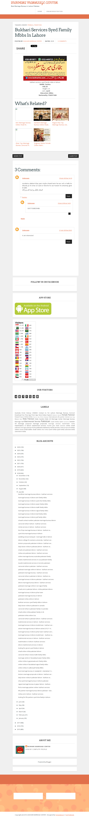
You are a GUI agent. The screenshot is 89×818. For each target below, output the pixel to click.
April (20, 708)
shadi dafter (28, 429)
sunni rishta (52, 429)
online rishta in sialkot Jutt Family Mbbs (31, 668)
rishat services (55, 427)
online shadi (70, 426)
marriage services (54, 423)
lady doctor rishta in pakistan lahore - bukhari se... (34, 677)
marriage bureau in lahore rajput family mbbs (33, 511)
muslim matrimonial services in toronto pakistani (34, 563)
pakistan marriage (20, 427)
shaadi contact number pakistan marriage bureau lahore (37, 520)
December (22, 476)
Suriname (66, 421)
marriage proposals (40, 424)
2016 (18, 726)
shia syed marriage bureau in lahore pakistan (33, 681)
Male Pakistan (28, 419)
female (30, 25)
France (22, 417)
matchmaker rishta (68, 423)
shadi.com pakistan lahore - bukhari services (33, 550)
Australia (18, 413)
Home (40, 11)
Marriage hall (19, 422)
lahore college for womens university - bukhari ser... (35, 540)
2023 (18, 457)
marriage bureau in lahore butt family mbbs (32, 514)
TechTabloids (69, 815)
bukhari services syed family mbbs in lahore (32, 602)
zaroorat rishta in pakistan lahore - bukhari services (35, 619)
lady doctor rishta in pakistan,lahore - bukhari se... (34, 547)
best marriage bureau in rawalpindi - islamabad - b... (35, 671)
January (21, 718)
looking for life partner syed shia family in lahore (34, 697)
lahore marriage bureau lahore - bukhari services (34, 583)
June (20, 702)
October (21, 482)
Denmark (72, 413)
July (20, 492)
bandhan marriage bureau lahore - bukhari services (35, 494)
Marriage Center (57, 419)
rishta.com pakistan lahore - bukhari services (33, 553)
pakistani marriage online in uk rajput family (32, 586)
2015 (18, 729)
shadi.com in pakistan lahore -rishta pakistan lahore (35, 589)
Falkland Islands (56, 415)
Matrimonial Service (32, 421)
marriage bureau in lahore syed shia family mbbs (34, 501)
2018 (18, 473)
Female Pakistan (68, 415)
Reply (68, 196)
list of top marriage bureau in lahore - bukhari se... (34, 530)
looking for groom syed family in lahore (31, 648)
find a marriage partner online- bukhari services (34, 687)
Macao (17, 419)
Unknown (25, 178)
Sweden (72, 422)
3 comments (62, 41)
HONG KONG (28, 417)
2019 (18, 470)
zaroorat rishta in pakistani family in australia (33, 609)
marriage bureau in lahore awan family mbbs (33, 504)
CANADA (35, 413)
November (22, 479)
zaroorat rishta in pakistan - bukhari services (33, 566)
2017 (18, 723)
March (21, 712)
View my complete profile (36, 749)
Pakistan (38, 25)
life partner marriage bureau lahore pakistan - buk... (35, 691)
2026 (18, 447)
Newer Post (18, 156)
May (20, 705)
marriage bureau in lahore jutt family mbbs (32, 517)
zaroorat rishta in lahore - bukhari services (32, 524)
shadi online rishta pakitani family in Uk (31, 612)
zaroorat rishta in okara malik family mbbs (32, 655)
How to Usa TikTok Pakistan (41, 417)
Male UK (48, 419)
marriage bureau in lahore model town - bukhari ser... (35, 625)
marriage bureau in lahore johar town (30, 592)
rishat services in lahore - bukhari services (32, 527)
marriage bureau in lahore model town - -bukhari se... (35, 635)
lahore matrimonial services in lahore (30, 645)
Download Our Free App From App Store (28, 415)
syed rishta (60, 429)
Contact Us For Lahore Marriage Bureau (53, 413)
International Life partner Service (59, 417)
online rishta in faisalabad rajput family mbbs (33, 664)
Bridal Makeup (26, 413)
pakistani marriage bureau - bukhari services (33, 573)
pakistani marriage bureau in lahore (30, 596)
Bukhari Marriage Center (32, 41)
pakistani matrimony (43, 427)
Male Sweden (39, 419)
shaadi (21, 429)
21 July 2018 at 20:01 (65, 230)
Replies (24, 197)
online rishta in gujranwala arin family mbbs (32, 661)
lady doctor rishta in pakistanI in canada (31, 606)
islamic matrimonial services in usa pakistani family (35, 560)
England (49, 415)
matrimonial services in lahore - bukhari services (34, 622)
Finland (17, 417)
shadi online (37, 429)
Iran (71, 417)
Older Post (73, 156)
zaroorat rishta (70, 429)
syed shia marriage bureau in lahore (30, 533)
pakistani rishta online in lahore (28, 599)
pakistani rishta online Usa (27, 615)
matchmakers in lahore (23, 426)
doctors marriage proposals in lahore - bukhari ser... (35, 674)
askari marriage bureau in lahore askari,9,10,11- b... (35, 628)
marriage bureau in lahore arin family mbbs (32, 498)
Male (21, 419)
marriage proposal (24, 424)
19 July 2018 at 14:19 (65, 178)
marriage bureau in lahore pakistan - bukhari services (36, 579)
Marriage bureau (69, 419)
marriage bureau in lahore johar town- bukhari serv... (35, 632)
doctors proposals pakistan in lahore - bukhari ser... (35, 543)
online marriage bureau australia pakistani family (34, 556)
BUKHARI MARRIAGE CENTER (34, 2)
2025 (18, 450)
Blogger (48, 762)
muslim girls (51, 425)
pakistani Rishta (31, 427)
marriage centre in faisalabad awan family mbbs (34, 658)
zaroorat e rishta (20, 431)
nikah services (60, 425)
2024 (18, 454)
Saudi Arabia (55, 421)
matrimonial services (39, 426)
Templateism (59, 815)
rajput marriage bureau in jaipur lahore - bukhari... (34, 684)
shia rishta (44, 429)
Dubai (44, 415)
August (21, 489)
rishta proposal (65, 427)
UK (16, 424)
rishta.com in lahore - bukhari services (30, 694)
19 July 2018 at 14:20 (64, 203)
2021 (18, 463)
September (22, 485)
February (22, 715)
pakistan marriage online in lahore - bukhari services (35, 569)
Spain (61, 421)
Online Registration (54, 11)
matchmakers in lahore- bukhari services (31, 642)
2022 (18, 460)
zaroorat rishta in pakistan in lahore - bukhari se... (34, 576)
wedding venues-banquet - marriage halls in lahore (35, 537)
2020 (18, 467)
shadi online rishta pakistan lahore (29, 651)
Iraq (74, 417)
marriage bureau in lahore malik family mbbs (33, 507)
